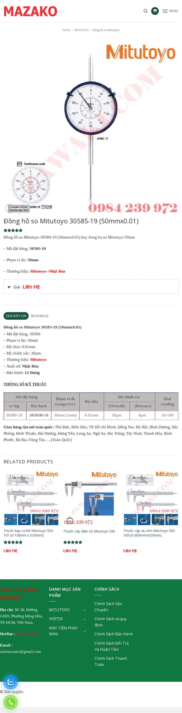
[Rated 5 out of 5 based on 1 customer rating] (91, 230)
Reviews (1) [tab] (40, 316)
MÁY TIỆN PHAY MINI (63, 631)
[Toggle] (84, 610)
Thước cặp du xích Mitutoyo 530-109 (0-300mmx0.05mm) (149, 533)
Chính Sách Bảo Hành (114, 634)
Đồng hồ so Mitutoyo (106, 30)
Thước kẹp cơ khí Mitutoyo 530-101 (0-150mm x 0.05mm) (29, 533)
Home (66, 30)
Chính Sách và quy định (111, 622)
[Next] (178, 516)
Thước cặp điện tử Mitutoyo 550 (89, 531)
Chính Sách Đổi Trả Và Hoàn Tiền (112, 646)
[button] (145, 11)
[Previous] (3, 516)
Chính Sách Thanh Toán (111, 661)
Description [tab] (16, 316)
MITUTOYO (81, 30)
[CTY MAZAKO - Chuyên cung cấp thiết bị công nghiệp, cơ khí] (37, 11)
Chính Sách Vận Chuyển (108, 606)
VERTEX (56, 618)
